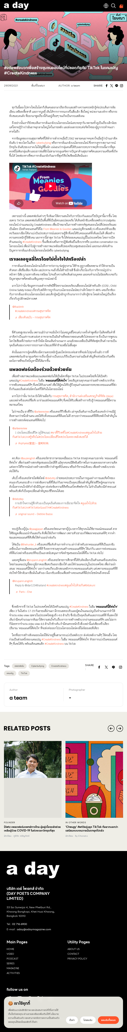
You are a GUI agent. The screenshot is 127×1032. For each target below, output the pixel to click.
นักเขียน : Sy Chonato (76, 836)
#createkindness (24, 311)
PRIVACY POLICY (77, 959)
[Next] (119, 728)
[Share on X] (106, 667)
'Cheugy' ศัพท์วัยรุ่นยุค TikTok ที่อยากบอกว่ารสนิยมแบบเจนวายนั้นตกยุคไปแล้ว (91, 828)
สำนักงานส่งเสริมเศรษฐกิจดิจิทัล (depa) (91, 396)
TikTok (24, 673)
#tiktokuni (89, 585)
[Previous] (111, 728)
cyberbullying (43, 142)
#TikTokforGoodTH (39, 507)
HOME (10, 949)
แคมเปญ (10, 673)
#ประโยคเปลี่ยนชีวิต (50, 437)
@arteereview (41, 411)
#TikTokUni (22, 437)
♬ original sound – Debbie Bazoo (34, 514)
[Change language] (106, 5)
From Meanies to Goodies (57, 229)
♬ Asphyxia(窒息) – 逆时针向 (32, 443)
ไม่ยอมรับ (88, 1020)
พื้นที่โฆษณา (38, 86)
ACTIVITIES (13, 973)
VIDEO (10, 954)
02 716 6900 (19, 924)
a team (75, 86)
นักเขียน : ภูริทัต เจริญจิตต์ (17, 836)
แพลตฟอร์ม (19, 666)
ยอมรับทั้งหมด (108, 1020)
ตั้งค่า (34, 1022)
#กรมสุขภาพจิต (42, 311)
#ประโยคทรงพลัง (70, 437)
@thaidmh (18, 306)
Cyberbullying (37, 666)
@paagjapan (36, 529)
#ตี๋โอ (64, 432)
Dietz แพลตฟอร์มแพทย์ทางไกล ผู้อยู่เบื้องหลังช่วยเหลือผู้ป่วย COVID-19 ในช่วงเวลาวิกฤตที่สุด (32, 828)
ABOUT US (73, 949)
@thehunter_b (28, 544)
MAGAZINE (13, 968)
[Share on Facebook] (99, 667)
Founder (9, 822)
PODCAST (12, 959)
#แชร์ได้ (84, 437)
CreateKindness (58, 666)
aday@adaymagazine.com (34, 929)
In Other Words (75, 822)
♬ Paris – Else (24, 591)
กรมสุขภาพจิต (60, 396)
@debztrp (50, 478)
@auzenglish (27, 458)
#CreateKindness (32, 242)
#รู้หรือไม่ (34, 437)
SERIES (10, 963)
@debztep (17, 499)
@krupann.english (36, 560)
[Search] (113, 5)
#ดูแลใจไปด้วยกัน (74, 585)
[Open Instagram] (120, 667)
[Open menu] (120, 5)
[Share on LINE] (113, 667)
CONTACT (73, 954)
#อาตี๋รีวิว (56, 432)
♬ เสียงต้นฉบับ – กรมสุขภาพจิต (33, 317)
